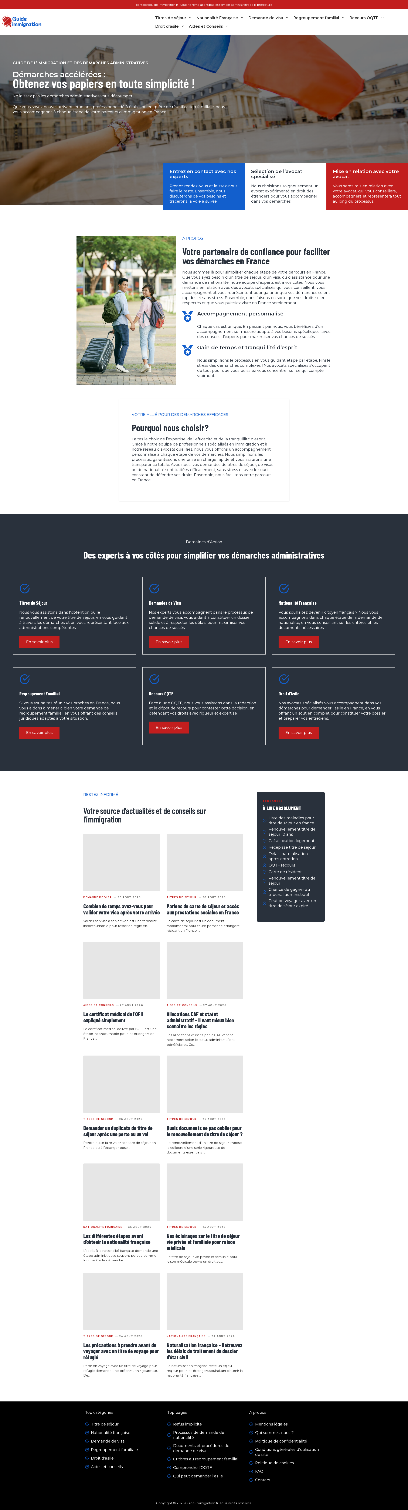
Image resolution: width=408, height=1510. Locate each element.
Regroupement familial (316, 18)
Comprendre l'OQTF (192, 1467)
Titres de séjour (170, 18)
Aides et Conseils (206, 26)
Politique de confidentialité (281, 1441)
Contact (262, 1480)
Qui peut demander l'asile (198, 1476)
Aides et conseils (107, 1466)
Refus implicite (187, 1424)
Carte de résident (285, 872)
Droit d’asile (167, 26)
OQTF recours (282, 865)
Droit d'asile (102, 1458)
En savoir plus (39, 642)
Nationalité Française (217, 18)
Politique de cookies (274, 1463)
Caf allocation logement (291, 840)
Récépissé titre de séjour (292, 847)
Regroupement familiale (114, 1449)
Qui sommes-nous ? (274, 1432)
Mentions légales (271, 1424)
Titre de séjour (105, 1424)
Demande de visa (265, 18)
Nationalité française (110, 1432)
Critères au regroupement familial (205, 1459)
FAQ (259, 1471)
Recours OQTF (363, 18)
